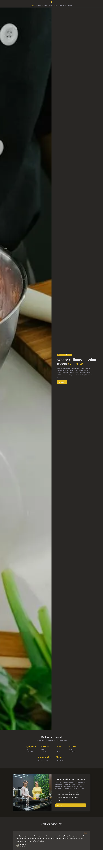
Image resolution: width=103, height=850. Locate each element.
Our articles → (61, 805)
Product (55, 5)
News (50, 5)
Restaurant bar (62, 5)
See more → (62, 382)
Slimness (69, 5)
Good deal (44, 5)
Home (32, 5)
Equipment (38, 5)
